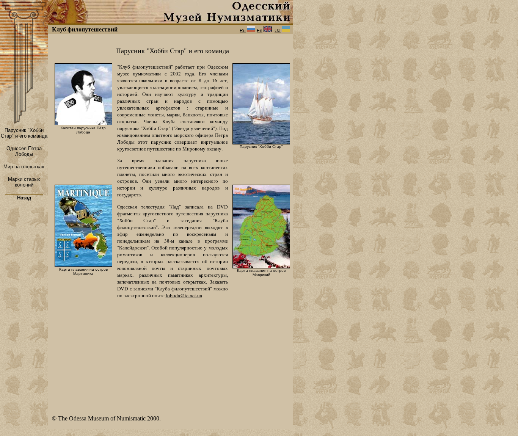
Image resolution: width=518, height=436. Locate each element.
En (259, 30)
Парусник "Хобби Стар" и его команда (24, 133)
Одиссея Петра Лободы (24, 151)
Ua (278, 30)
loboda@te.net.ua (184, 295)
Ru (243, 30)
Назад (24, 198)
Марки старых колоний (24, 182)
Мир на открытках (23, 166)
